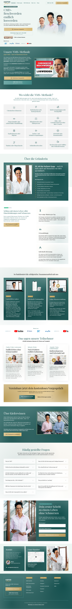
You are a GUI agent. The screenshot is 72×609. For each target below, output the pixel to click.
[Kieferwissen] (11, 6)
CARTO (43, 561)
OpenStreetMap (35, 561)
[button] (36, 557)
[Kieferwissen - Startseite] (7, 3)
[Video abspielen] (51, 68)
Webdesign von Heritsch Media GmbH (36, 604)
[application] (36, 557)
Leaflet (31, 561)
